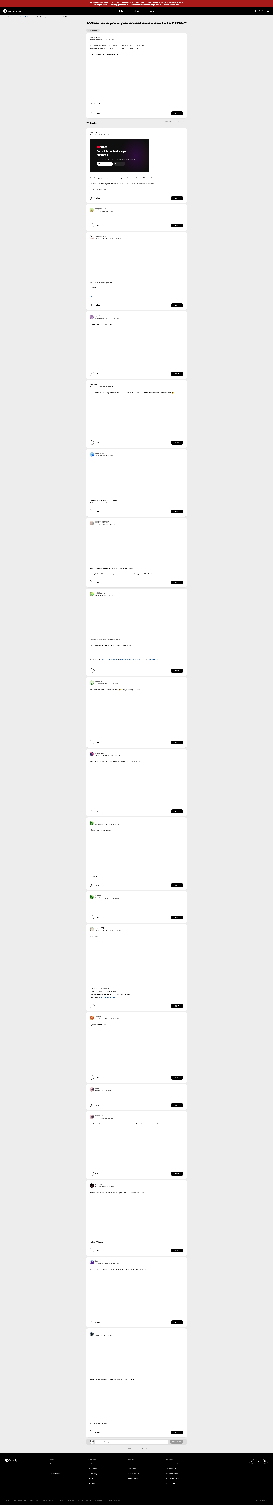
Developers (92, 1469)
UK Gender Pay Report (113, 1501)
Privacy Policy (34, 1501)
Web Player (131, 1469)
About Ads (60, 1501)
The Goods (94, 296)
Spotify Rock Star (103, 994)
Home (15, 17)
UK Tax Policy (98, 1501)
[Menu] (268, 10)
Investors (91, 1478)
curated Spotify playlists (109, 659)
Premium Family (172, 1473)
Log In (261, 11)
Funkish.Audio (153, 659)
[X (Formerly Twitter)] (258, 1461)
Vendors (91, 1483)
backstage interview (107, 997)
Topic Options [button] (92, 30)
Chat (136, 11)
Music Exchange (29, 17)
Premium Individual (173, 1464)
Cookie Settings (47, 1501)
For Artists (92, 1464)
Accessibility (71, 1501)
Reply (177, 113)
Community (14, 11)
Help (120, 11)
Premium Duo (171, 1469)
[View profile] (92, 209)
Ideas (152, 11)
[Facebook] (265, 1461)
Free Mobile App (133, 1473)
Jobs (51, 1469)
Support (130, 1464)
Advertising (92, 1473)
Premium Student (172, 1478)
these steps (150, 4)
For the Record (55, 1473)
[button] (182, 38)
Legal (7, 1501)
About (52, 1464)
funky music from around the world (133, 659)
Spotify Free (170, 1483)
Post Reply (176, 1442)
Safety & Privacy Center (19, 1501)
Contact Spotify (133, 1478)
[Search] (255, 10)
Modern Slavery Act (84, 1501)
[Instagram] (251, 1461)
